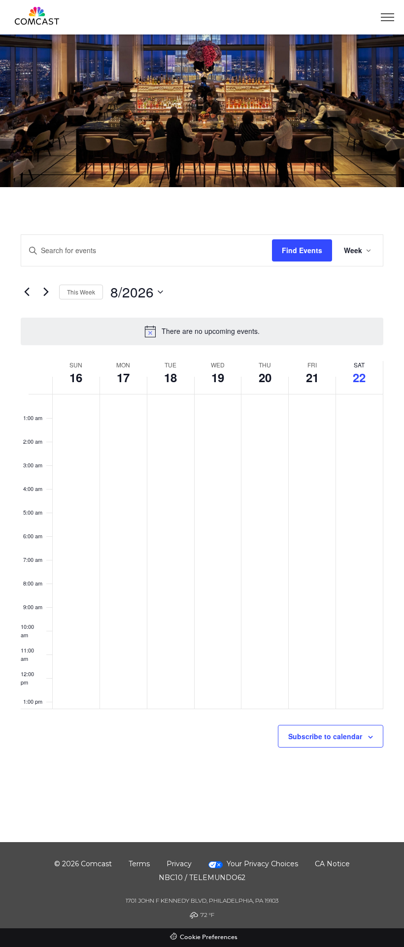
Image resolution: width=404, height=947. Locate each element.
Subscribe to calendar (325, 736)
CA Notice (332, 863)
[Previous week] (27, 292)
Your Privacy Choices (262, 863)
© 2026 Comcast (83, 863)
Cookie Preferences (208, 937)
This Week (81, 292)
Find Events (302, 250)
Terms (139, 863)
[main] (202, 514)
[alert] (202, 331)
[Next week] (46, 292)
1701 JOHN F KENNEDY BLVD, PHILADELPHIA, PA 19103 (202, 900)
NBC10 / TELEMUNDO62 (202, 877)
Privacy (179, 863)
